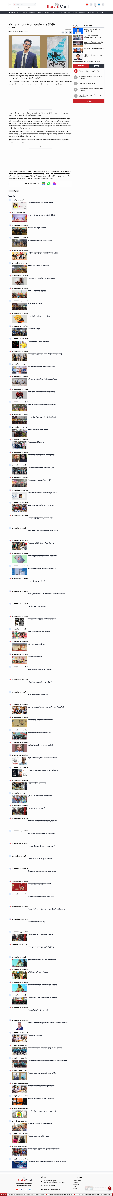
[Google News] (43, 184)
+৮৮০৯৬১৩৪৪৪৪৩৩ (49, 1185)
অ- (66, 32)
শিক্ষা (97, 12)
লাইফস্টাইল (67, 12)
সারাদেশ (39, 12)
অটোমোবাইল (90, 12)
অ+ (63, 32)
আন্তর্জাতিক (32, 12)
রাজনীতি (25, 12)
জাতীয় (19, 12)
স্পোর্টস (53, 12)
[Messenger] (54, 184)
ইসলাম (75, 12)
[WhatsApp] (49, 184)
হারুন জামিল (28, 1186)
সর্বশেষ (13, 12)
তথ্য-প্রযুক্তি (82, 12)
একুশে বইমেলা (13, 191)
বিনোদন (60, 12)
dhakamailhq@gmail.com (52, 1189)
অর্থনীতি (47, 12)
